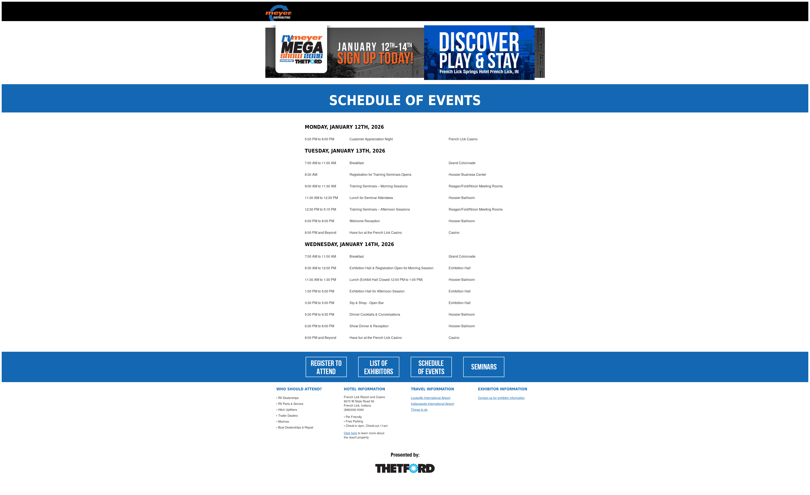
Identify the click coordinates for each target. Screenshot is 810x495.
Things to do (419, 409)
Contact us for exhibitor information (501, 398)
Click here (350, 433)
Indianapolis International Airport (432, 404)
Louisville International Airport (430, 398)
